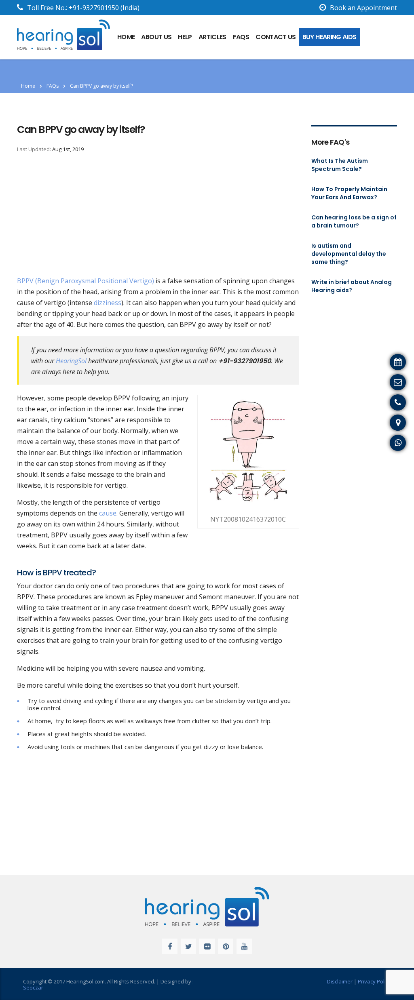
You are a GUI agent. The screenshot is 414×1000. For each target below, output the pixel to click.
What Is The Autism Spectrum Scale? (339, 165)
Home (28, 85)
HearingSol (71, 360)
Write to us (393, 381)
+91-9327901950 (94, 7)
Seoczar (33, 987)
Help (185, 37)
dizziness (107, 302)
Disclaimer (340, 981)
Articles (212, 37)
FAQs (241, 37)
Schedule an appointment (371, 361)
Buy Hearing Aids (329, 37)
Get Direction (389, 421)
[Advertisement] (158, 215)
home (126, 37)
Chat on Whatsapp (381, 441)
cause (107, 513)
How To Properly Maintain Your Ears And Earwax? (349, 193)
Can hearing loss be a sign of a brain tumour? (354, 221)
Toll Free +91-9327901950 (370, 401)
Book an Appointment (363, 7)
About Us (156, 37)
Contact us (276, 37)
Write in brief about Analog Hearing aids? (351, 286)
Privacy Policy (374, 981)
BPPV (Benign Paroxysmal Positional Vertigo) (85, 280)
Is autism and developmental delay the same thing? (348, 254)
